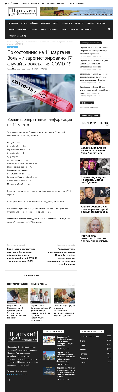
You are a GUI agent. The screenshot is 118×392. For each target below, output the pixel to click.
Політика (83, 354)
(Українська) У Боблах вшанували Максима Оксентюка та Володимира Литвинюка (94, 64)
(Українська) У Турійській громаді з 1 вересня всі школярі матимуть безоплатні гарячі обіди (95, 51)
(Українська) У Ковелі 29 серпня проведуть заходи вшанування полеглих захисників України (93, 77)
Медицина (22, 29)
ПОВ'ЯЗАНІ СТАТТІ (17, 284)
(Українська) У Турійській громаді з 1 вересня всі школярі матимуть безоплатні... (65, 341)
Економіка (45, 23)
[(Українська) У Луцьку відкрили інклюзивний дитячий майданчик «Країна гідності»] (64, 295)
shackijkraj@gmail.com (16, 374)
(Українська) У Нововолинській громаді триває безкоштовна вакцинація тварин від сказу (16, 311)
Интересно (86, 29)
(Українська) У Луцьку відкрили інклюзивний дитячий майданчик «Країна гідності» (64, 310)
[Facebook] (9, 380)
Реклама (80, 3)
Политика (54, 29)
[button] (109, 29)
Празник (74, 29)
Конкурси (79, 23)
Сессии (34, 29)
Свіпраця (70, 3)
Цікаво (82, 345)
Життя (56, 23)
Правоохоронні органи (89, 336)
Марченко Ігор (18, 69)
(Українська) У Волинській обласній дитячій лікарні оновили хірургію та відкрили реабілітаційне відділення (41, 313)
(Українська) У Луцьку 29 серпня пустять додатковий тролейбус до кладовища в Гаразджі (95, 90)
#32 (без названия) (17, 36)
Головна (51, 3)
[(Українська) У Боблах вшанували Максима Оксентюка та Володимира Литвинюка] (49, 355)
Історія (24, 23)
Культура (101, 23)
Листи (11, 29)
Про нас (60, 3)
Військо (34, 23)
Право (64, 29)
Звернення (67, 23)
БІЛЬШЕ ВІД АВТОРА (38, 284)
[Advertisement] (41, 231)
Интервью (13, 23)
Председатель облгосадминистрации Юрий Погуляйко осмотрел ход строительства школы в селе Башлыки (61, 256)
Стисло (90, 23)
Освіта (43, 29)
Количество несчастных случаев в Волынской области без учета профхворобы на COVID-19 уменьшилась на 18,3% (22, 254)
